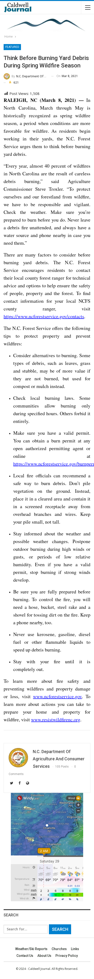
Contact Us (24, 956)
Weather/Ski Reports (31, 949)
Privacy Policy (66, 956)
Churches (59, 949)
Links (75, 949)
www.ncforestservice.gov (57, 696)
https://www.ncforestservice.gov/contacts (44, 316)
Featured (12, 47)
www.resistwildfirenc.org (55, 719)
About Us (44, 956)
